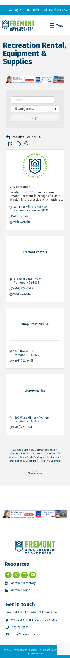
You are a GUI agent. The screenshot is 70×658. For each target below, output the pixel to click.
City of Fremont (20, 186)
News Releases (46, 449)
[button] (8, 137)
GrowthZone (36, 653)
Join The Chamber (51, 460)
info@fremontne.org (26, 634)
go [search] (36, 118)
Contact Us (52, 457)
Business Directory (23, 449)
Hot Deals (38, 453)
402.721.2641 (20, 627)
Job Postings (36, 457)
